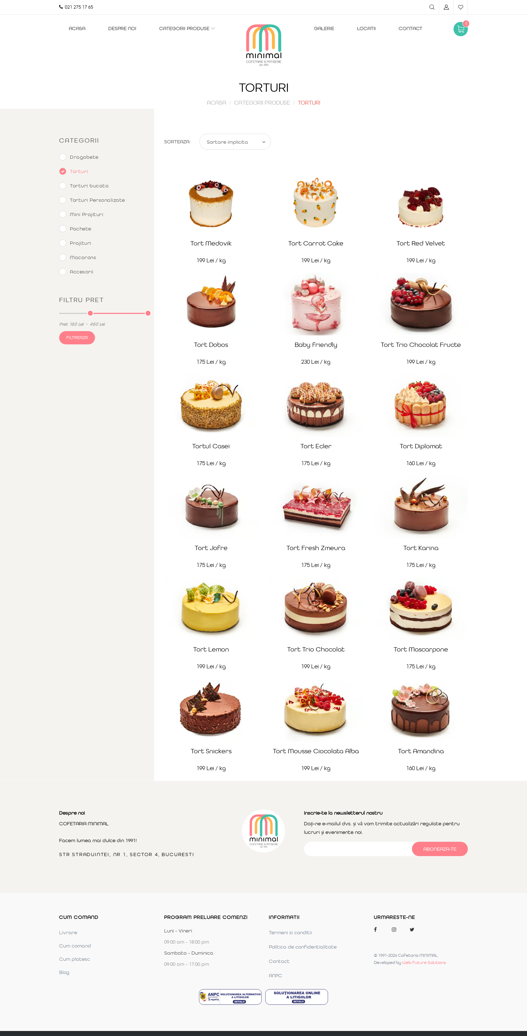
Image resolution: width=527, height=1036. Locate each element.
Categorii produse (184, 28)
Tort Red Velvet (421, 243)
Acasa (77, 28)
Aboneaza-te (439, 849)
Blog (64, 972)
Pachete (80, 228)
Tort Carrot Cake (315, 243)
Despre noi (122, 28)
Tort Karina (420, 548)
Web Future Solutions (424, 962)
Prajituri (80, 243)
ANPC (275, 975)
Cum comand (75, 946)
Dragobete (84, 157)
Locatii (366, 28)
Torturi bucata (89, 185)
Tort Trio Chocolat (316, 649)
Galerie (324, 28)
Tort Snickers (211, 751)
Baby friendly (316, 344)
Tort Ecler (316, 446)
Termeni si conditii (290, 932)
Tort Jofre (211, 548)
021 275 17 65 (78, 7)
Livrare (68, 932)
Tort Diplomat (421, 446)
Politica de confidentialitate (303, 947)
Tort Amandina (421, 751)
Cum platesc (74, 959)
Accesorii (82, 271)
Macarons (83, 257)
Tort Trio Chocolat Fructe (421, 344)
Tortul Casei (211, 446)
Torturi (79, 171)
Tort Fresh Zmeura (315, 548)
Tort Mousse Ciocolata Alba (316, 751)
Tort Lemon (211, 649)
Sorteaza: (177, 141)
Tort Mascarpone (421, 649)
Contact (410, 28)
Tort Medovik (211, 243)
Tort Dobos (211, 344)
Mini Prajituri (86, 214)
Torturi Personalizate (97, 200)
